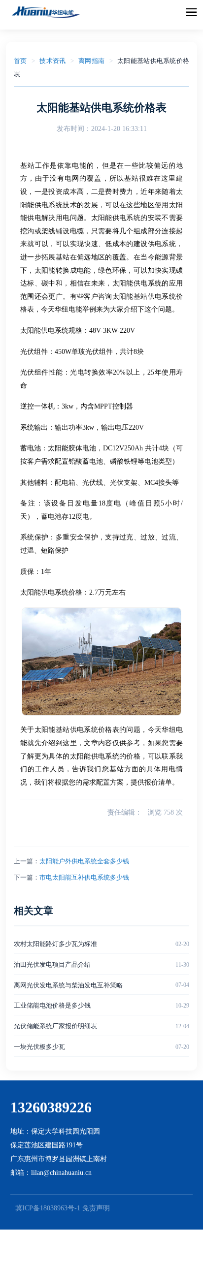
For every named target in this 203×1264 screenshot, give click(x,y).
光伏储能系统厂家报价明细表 (55, 1026)
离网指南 (91, 60)
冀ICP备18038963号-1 (47, 1208)
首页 (20, 60)
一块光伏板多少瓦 (39, 1046)
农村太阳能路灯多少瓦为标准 (55, 944)
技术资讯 (52, 60)
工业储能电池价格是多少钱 (52, 1005)
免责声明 (96, 1208)
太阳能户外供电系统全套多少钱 (84, 861)
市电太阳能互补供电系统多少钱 (84, 877)
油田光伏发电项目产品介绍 (52, 964)
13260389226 (51, 1107)
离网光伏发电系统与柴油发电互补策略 (68, 985)
